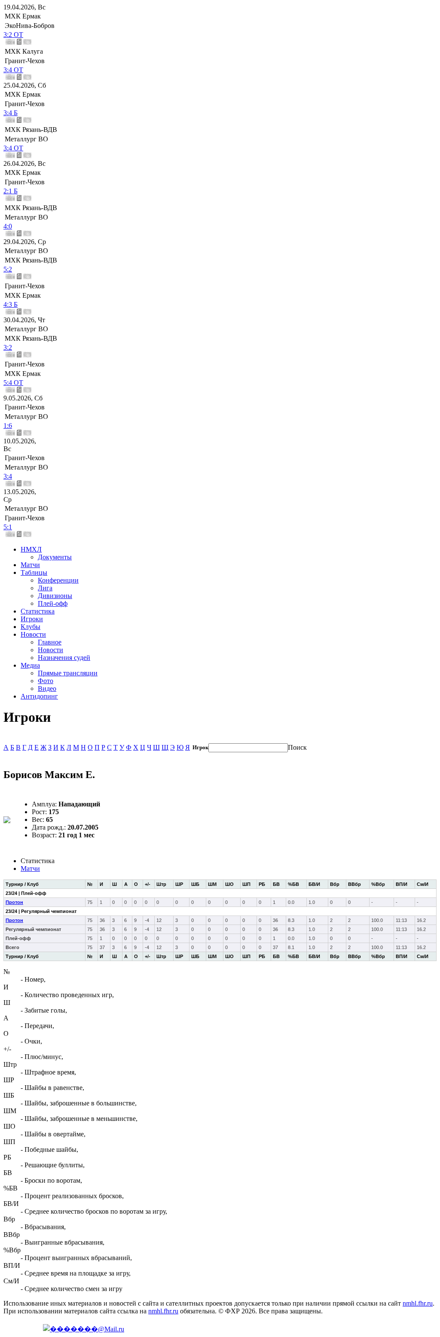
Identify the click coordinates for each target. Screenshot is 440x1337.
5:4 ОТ (13, 382)
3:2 (7, 347)
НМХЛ (31, 549)
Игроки (32, 619)
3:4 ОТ (13, 69)
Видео (47, 688)
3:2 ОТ (13, 34)
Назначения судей (64, 657)
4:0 (7, 226)
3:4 (7, 476)
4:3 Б (10, 304)
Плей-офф (52, 603)
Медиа (30, 665)
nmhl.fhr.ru (418, 1303)
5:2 (7, 269)
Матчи (30, 564)
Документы (55, 557)
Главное (49, 642)
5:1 (7, 527)
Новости (33, 634)
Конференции (58, 580)
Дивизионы (55, 595)
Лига (45, 588)
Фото (45, 680)
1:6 (7, 425)
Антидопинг (39, 696)
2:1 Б (10, 191)
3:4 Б (10, 112)
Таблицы (34, 572)
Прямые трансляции (68, 673)
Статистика (38, 611)
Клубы (30, 626)
